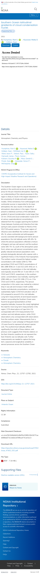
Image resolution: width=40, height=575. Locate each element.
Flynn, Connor (20, 156)
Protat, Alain (6, 161)
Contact (30, 563)
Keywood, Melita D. (30, 40)
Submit (5, 541)
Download (6, 45)
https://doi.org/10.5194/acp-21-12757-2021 (18, 384)
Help (4, 544)
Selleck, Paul (18, 153)
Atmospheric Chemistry (12, 357)
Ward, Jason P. (6, 153)
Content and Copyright (11, 547)
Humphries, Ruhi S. (11, 40)
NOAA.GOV (4, 572)
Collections (7, 534)
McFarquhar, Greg (8, 163)
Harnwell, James (7, 156)
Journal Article (6, 394)
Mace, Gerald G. (27, 158)
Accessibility (28, 566)
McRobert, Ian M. (19, 151)
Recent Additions (9, 537)
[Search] (36, 8)
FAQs (5, 554)
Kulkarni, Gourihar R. (9, 158)
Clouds (5, 360)
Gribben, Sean (11, 42)
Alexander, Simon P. (22, 161)
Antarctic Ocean (7, 404)
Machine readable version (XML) (12, 475)
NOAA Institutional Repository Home (16, 530)
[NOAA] (4, 9)
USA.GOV (13, 572)
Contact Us (7, 551)
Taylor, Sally (29, 153)
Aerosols (6, 355)
